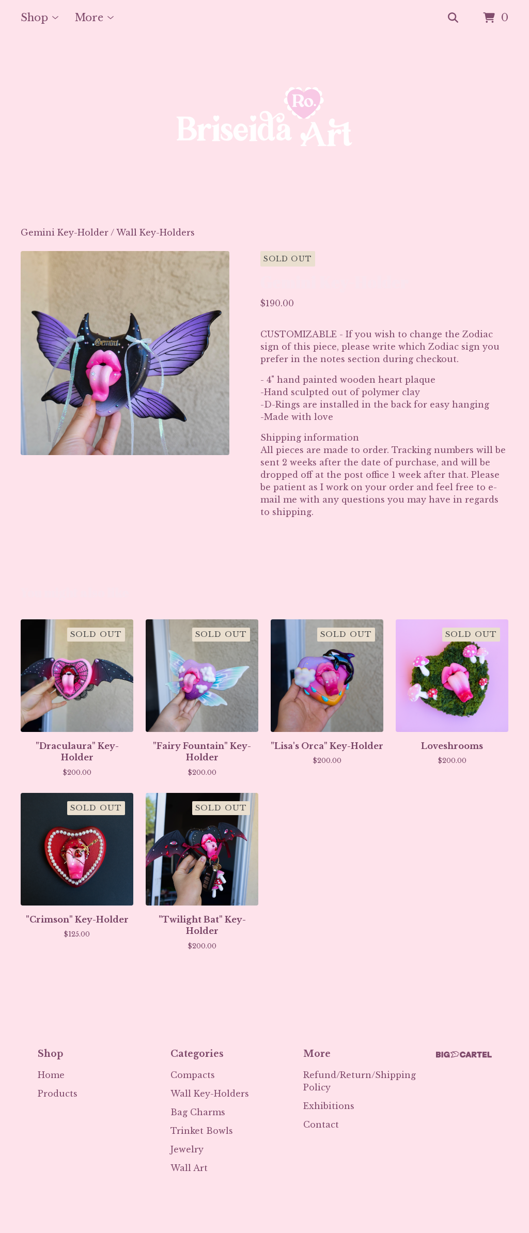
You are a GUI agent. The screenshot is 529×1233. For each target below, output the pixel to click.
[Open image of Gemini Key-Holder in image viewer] (125, 353)
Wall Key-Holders (155, 232)
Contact (321, 1124)
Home (51, 1075)
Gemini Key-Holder (64, 232)
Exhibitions (328, 1106)
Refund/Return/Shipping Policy (359, 1081)
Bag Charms (197, 1112)
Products (57, 1093)
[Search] (453, 18)
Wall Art (189, 1168)
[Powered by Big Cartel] (464, 1054)
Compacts (192, 1075)
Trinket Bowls (201, 1131)
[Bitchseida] (264, 131)
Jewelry (187, 1149)
